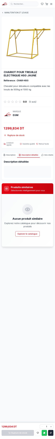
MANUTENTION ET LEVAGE (17, 12)
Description (10, 155)
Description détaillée (30, 155)
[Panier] (47, 4)
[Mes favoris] (42, 4)
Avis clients (48, 155)
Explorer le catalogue (27, 234)
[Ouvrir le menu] (51, 4)
